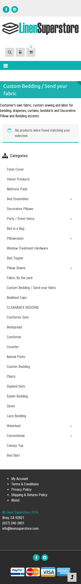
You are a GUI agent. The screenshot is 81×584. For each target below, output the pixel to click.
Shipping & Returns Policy (29, 495)
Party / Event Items (20, 219)
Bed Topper (15, 258)
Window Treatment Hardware (27, 248)
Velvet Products (18, 179)
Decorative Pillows (20, 209)
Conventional (16, 436)
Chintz (11, 376)
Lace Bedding (16, 416)
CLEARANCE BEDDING (23, 307)
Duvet (11, 406)
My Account (19, 479)
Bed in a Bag (15, 228)
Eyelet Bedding (17, 396)
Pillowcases (15, 238)
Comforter (14, 337)
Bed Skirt (13, 455)
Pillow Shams (16, 268)
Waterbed (13, 426)
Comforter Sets (18, 317)
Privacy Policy (21, 489)
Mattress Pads (17, 189)
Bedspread (14, 327)
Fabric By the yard (19, 278)
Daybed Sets (16, 386)
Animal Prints (16, 357)
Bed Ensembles (18, 199)
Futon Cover (15, 169)
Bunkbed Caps (17, 297)
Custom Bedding (18, 367)
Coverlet (13, 347)
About (15, 500)
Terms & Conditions (25, 484)
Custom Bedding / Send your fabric (31, 288)
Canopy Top (15, 445)
